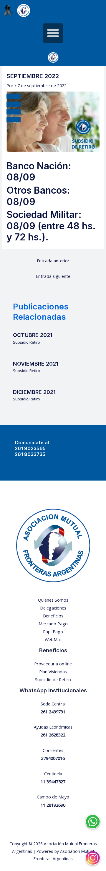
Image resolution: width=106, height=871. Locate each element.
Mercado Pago (53, 623)
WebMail (53, 639)
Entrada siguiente (53, 276)
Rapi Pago (53, 631)
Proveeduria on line (53, 664)
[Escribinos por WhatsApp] (92, 817)
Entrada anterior (53, 261)
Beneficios (53, 616)
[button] (53, 33)
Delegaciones (53, 608)
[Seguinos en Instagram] (92, 854)
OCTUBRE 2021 (32, 335)
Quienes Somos (53, 600)
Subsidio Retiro (26, 342)
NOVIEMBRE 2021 (35, 363)
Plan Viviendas (53, 671)
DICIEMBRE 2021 (34, 392)
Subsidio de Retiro (53, 679)
